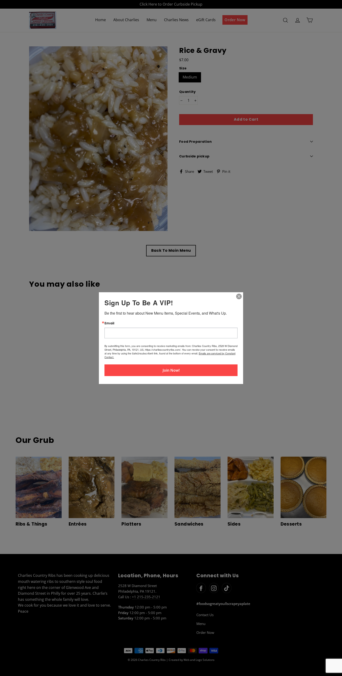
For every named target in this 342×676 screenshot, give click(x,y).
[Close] (239, 296)
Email (109, 323)
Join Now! (171, 370)
